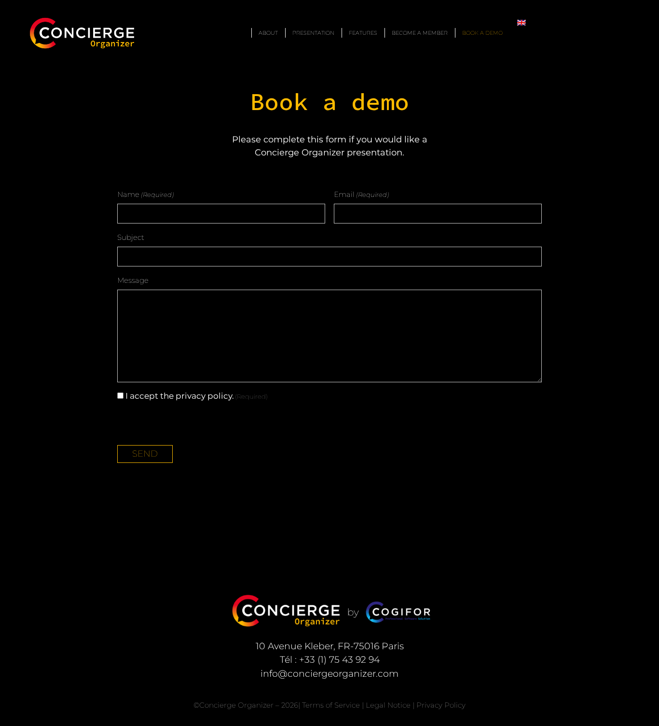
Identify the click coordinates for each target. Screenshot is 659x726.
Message (133, 280)
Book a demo (482, 32)
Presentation (313, 32)
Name (145, 194)
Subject (130, 237)
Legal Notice (388, 705)
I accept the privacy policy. (196, 396)
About (268, 32)
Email (361, 194)
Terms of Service (331, 705)
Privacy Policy (441, 705)
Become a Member (420, 32)
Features (363, 32)
